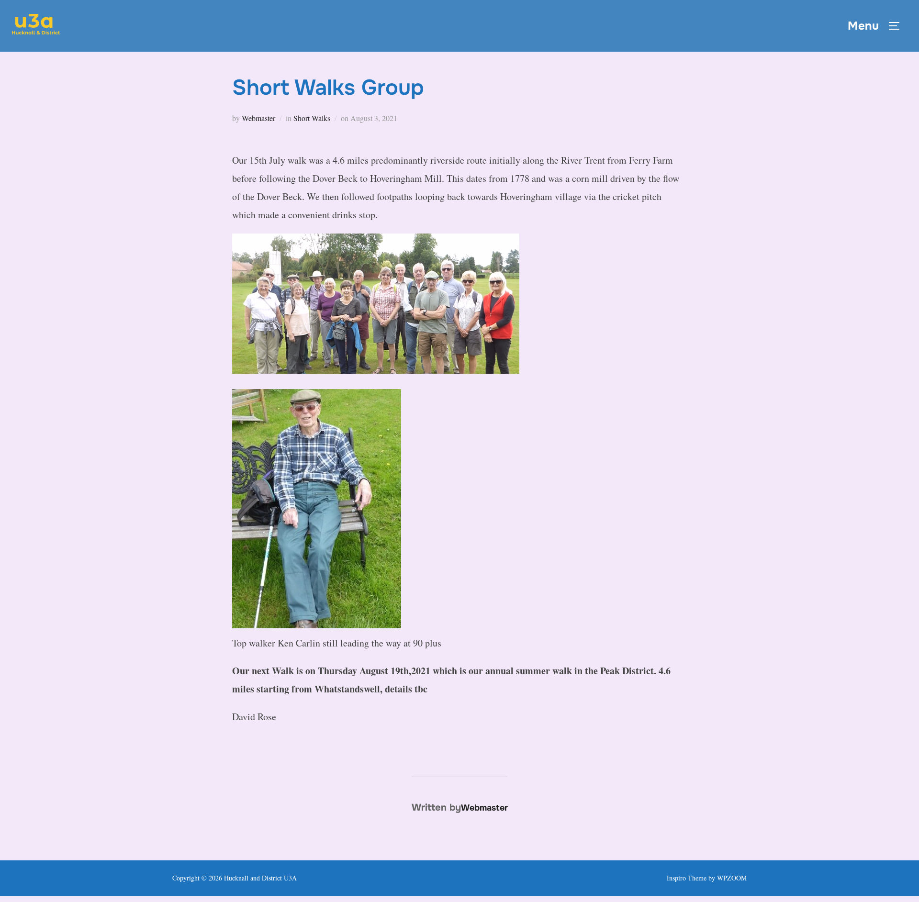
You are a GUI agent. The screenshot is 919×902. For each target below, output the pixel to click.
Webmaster (258, 118)
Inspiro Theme (686, 877)
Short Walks (311, 118)
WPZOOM (732, 877)
